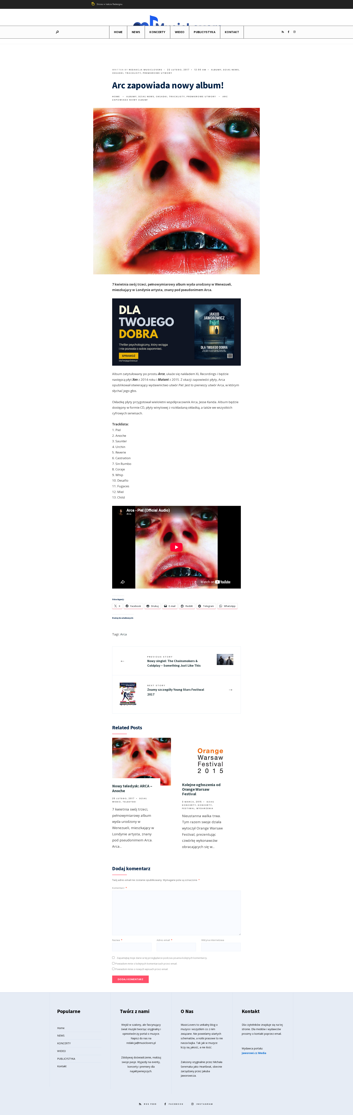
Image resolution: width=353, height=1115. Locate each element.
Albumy (216, 69)
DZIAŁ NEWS (231, 69)
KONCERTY (157, 32)
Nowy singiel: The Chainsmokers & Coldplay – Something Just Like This (174, 661)
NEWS (136, 32)
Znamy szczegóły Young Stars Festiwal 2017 (175, 690)
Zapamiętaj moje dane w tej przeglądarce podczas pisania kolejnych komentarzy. (162, 958)
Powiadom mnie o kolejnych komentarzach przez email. (146, 963)
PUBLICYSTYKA (204, 32)
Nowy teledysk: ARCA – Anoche (132, 788)
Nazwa (117, 940)
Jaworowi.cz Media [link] (254, 1053)
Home (118, 32)
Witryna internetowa (212, 940)
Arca (123, 634)
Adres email (164, 940)
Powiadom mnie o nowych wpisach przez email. (141, 969)
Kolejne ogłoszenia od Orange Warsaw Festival (201, 789)
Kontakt (232, 32)
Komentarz (119, 888)
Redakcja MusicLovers (145, 69)
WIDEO (180, 32)
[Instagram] (294, 32)
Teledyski (129, 801)
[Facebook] (288, 32)
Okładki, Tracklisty (126, 72)
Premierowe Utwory (157, 72)
